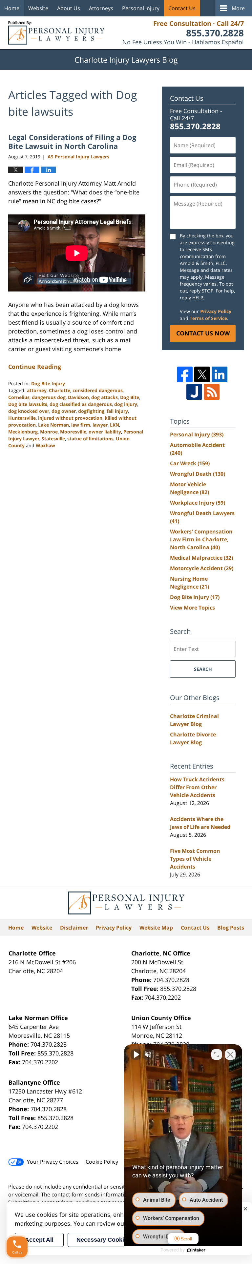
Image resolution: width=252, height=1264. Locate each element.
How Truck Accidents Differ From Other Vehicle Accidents (197, 787)
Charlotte (59, 390)
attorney (37, 390)
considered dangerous (98, 390)
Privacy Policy (215, 311)
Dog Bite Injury (48, 383)
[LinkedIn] (219, 374)
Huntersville (22, 418)
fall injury (117, 411)
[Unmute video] (136, 1054)
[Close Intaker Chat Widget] (230, 1054)
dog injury (125, 404)
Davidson (78, 397)
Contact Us (182, 8)
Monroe (49, 432)
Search (203, 669)
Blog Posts (230, 927)
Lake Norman (53, 425)
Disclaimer (74, 927)
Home (11, 8)
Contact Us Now (203, 333)
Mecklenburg (23, 432)
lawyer (100, 425)
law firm (80, 425)
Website (38, 8)
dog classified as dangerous (81, 404)
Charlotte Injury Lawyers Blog (56, 33)
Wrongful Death (197, 473)
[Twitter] (202, 374)
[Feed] (212, 392)
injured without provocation (70, 418)
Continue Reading (34, 367)
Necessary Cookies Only (110, 1239)
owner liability (105, 432)
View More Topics (192, 607)
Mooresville (73, 432)
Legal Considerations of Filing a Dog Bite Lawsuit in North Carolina (72, 141)
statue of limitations (90, 438)
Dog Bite (129, 397)
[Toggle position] (216, 1054)
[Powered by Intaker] (196, 1250)
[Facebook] (185, 374)
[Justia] (194, 392)
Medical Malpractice (201, 557)
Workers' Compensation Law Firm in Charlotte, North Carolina (201, 539)
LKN (114, 425)
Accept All (39, 1239)
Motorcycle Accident (201, 568)
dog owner (64, 411)
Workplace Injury (197, 502)
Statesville (53, 438)
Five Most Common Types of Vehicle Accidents (195, 858)
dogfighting (91, 411)
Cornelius (19, 397)
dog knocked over (28, 411)
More (238, 8)
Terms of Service (208, 318)
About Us (68, 8)
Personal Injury (140, 8)
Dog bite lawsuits (27, 404)
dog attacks (104, 397)
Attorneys (101, 8)
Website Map (156, 927)
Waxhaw (45, 445)
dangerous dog (49, 397)
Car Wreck (190, 463)
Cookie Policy (102, 1161)
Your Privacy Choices (52, 1161)
